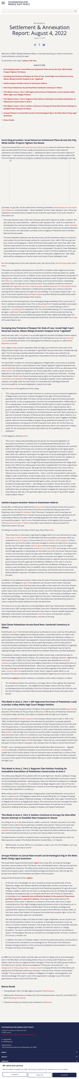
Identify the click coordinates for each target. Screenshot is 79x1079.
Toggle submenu (69, 1052)
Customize (14, 1074)
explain (30, 878)
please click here (29, 60)
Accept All (64, 1075)
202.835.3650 (7, 1039)
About (4, 1052)
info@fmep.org (7, 1041)
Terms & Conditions (8, 1034)
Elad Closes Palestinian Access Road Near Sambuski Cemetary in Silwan (33, 88)
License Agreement (22, 1034)
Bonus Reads (9, 120)
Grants (4, 1057)
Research (5, 1061)
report (36, 863)
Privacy (32, 1034)
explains (15, 678)
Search (75, 11)
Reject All (40, 1075)
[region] (39, 1070)
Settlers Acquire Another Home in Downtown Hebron (25, 83)
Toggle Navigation (3, 3)
